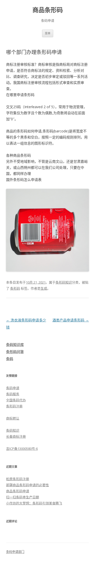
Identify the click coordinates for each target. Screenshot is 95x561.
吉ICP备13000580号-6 (22, 448)
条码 (9, 358)
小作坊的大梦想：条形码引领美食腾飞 (34, 503)
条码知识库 (15, 344)
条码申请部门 (15, 552)
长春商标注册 (16, 436)
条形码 (15, 288)
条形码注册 (14, 406)
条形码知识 (63, 282)
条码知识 (12, 430)
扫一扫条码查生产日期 (22, 497)
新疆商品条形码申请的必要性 (27, 485)
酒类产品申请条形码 (70, 320)
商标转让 (12, 418)
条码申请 (12, 388)
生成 (44, 288)
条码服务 (12, 394)
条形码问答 (15, 351)
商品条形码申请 (17, 491)
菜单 (47, 33)
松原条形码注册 (17, 479)
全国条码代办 (16, 400)
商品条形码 (47, 10)
